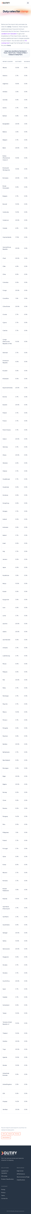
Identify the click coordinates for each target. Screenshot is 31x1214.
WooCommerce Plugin (23, 1177)
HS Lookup (4, 1176)
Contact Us (4, 1198)
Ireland (10, 1133)
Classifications (21, 1180)
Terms (3, 1195)
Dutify (12, 1211)
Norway (17, 1133)
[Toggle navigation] (28, 2)
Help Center (20, 1171)
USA (4, 1133)
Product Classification (7, 1179)
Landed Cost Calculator (9, 34)
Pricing (3, 1189)
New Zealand (6, 1137)
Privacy (3, 1192)
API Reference (21, 1174)
